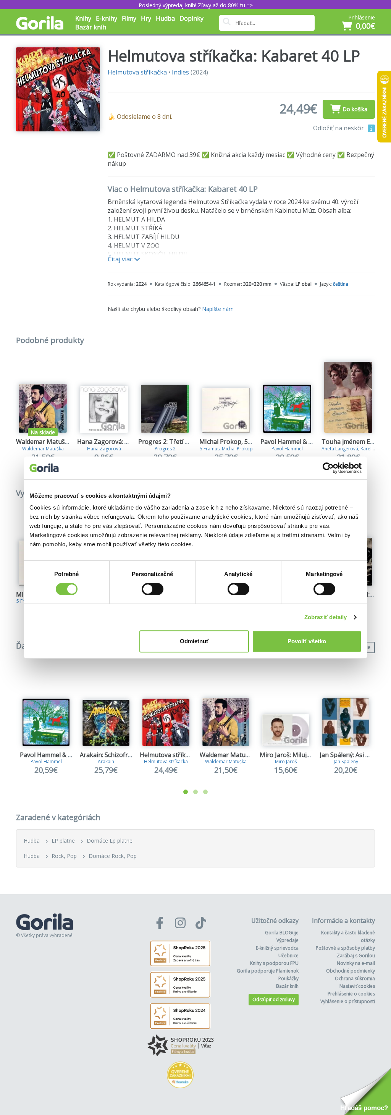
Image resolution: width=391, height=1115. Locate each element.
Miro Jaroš (286, 761)
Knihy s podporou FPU (274, 963)
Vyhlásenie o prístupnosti (347, 1001)
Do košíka (355, 109)
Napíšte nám (218, 308)
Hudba (32, 840)
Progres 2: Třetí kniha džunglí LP (185, 441)
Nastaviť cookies (357, 986)
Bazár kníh (90, 27)
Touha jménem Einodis (354, 441)
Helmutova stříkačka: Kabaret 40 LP (191, 755)
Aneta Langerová (340, 448)
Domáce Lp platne (109, 840)
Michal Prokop (237, 448)
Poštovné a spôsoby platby (345, 948)
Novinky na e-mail (356, 963)
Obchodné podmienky (350, 971)
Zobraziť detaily (325, 617)
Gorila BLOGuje (282, 932)
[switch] (152, 589)
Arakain (106, 761)
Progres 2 (165, 448)
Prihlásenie (361, 17)
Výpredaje (287, 940)
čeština (340, 284)
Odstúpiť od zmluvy (273, 999)
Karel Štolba (373, 448)
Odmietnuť (194, 641)
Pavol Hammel (287, 448)
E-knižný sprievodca (277, 948)
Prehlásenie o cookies (351, 993)
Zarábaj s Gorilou (356, 955)
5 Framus (210, 448)
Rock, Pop (64, 855)
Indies (180, 72)
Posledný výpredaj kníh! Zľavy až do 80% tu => (196, 5)
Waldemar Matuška (43, 448)
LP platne (63, 840)
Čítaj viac (121, 259)
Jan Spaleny (346, 761)
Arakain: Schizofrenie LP (114, 755)
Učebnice (288, 955)
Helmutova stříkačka (137, 72)
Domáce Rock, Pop (113, 855)
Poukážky (288, 978)
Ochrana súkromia (355, 978)
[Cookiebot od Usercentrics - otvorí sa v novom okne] (328, 468)
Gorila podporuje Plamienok (268, 971)
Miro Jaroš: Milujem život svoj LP (306, 755)
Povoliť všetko (307, 641)
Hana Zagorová (104, 448)
